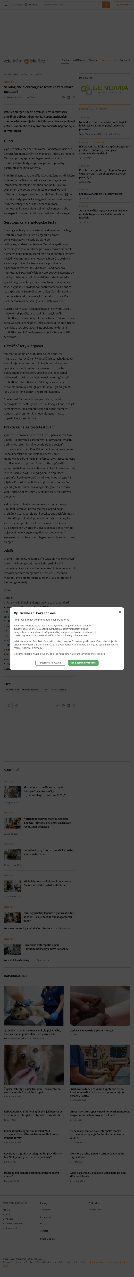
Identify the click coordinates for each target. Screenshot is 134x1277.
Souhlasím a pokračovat (83, 662)
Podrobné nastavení (50, 662)
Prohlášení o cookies (93, 653)
